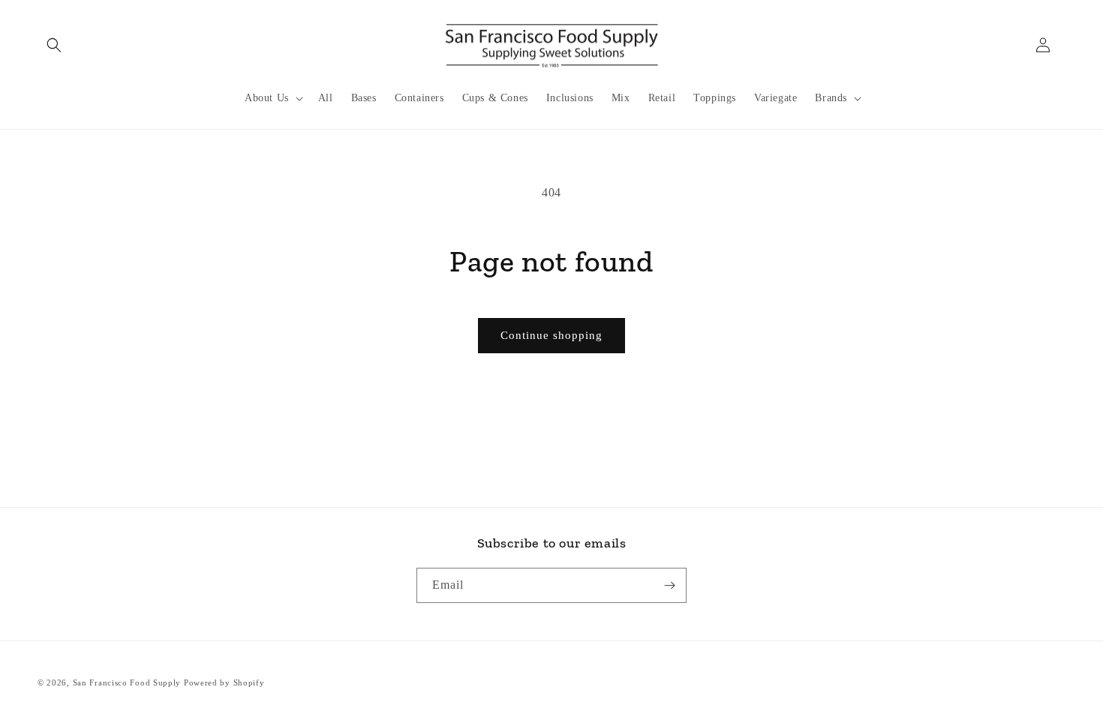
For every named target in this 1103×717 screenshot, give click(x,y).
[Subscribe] (669, 585)
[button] (54, 45)
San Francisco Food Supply (127, 682)
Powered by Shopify (224, 682)
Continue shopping (551, 335)
